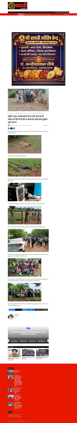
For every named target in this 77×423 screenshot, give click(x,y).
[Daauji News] (17, 5)
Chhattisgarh (13, 113)
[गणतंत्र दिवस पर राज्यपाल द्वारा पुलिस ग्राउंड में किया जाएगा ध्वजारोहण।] (14, 353)
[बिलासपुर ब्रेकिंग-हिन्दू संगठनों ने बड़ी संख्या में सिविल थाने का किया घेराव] (42, 352)
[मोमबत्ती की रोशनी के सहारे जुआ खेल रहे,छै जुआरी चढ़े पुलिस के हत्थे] (28, 352)
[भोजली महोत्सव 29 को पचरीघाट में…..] (11, 372)
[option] (28, 333)
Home (9, 113)
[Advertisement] (38, 23)
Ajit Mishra (11, 125)
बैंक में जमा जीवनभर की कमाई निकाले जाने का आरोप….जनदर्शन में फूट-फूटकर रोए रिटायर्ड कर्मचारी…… (18, 390)
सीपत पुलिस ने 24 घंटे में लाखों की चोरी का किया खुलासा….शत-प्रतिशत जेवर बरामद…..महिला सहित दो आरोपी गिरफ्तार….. (40, 14)
